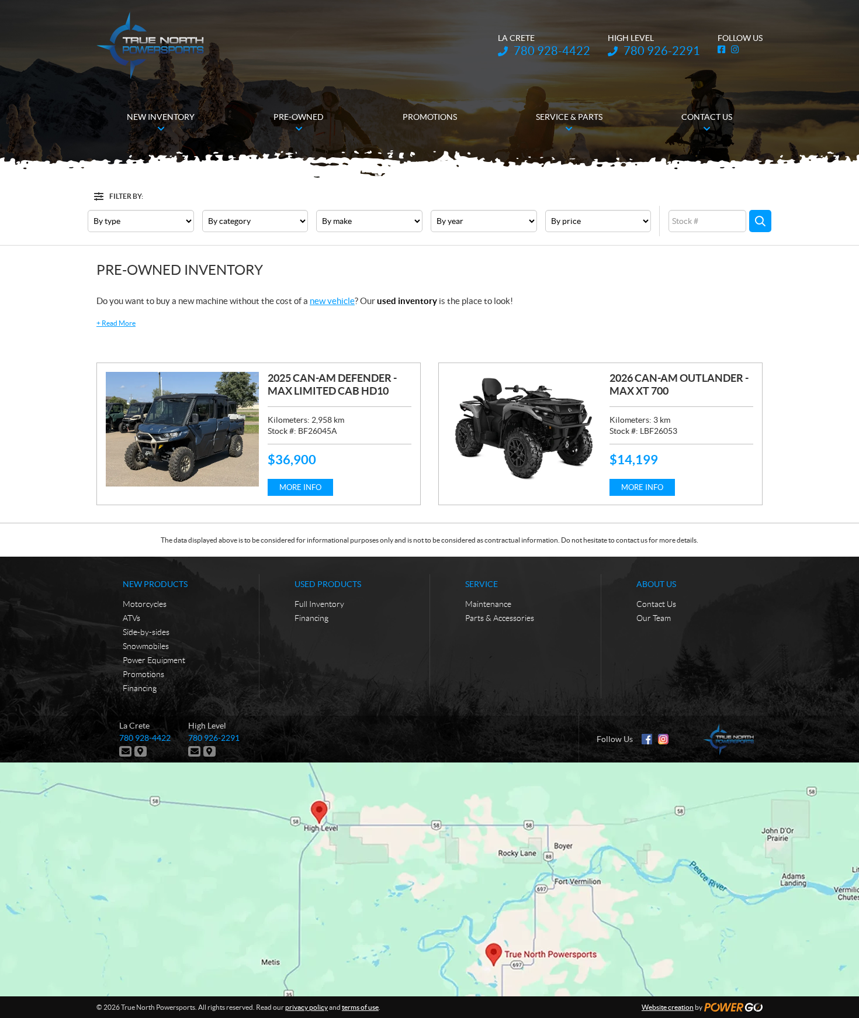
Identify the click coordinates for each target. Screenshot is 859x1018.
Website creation (668, 1007)
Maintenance (488, 604)
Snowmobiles (146, 646)
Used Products (328, 584)
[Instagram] (663, 739)
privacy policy (306, 1007)
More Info (300, 487)
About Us (656, 584)
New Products (155, 584)
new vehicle (332, 301)
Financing (140, 688)
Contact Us (656, 604)
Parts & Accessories (499, 618)
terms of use (360, 1007)
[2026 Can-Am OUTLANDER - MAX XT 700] (524, 429)
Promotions (143, 674)
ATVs (131, 618)
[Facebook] (647, 739)
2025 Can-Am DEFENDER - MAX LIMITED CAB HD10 (332, 384)
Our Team (653, 618)
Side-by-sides (146, 632)
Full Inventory (319, 604)
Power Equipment (154, 660)
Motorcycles (145, 604)
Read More (116, 323)
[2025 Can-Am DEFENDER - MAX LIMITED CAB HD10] (182, 429)
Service (481, 584)
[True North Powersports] (150, 45)
